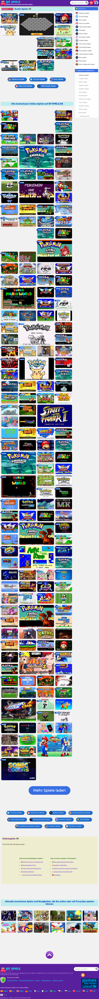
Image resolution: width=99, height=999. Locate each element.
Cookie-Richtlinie (12, 980)
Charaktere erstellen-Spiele (29, 826)
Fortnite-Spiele (83, 16)
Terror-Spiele (83, 102)
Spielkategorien (46, 980)
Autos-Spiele (83, 92)
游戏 (94, 991)
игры (69, 991)
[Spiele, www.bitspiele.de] (10, 3)
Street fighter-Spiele (85, 50)
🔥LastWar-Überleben (59, 865)
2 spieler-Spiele (54, 826)
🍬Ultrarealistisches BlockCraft (62, 871)
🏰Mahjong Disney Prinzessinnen (32, 862)
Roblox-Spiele (83, 33)
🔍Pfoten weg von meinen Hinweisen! (65, 868)
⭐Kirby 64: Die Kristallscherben (31, 875)
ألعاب (86, 991)
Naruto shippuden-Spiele (87, 64)
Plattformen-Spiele (85, 99)
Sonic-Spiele (82, 20)
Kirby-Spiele (82, 61)
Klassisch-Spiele (83, 85)
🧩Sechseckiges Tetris (28, 865)
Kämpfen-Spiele (84, 89)
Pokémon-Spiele (84, 13)
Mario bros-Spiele (84, 23)
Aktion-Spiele (83, 82)
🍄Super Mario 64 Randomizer (31, 868)
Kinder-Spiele (83, 109)
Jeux (38, 991)
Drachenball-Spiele (85, 47)
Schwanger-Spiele (84, 37)
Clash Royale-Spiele (85, 27)
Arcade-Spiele (83, 95)
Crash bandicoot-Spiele (86, 54)
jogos (54, 991)
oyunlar (78, 991)
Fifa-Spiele (82, 30)
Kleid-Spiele (82, 112)
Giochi (46, 991)
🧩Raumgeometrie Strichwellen (63, 862)
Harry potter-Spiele (85, 44)
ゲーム (5, 994)
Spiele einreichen (57, 980)
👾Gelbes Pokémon (27, 871)
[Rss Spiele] (83, 975)
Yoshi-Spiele (84, 819)
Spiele (30, 991)
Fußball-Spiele (83, 40)
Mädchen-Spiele (84, 106)
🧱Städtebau (56, 875)
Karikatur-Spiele (75, 826)
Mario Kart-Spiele (17, 819)
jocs (13, 991)
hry (62, 991)
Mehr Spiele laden (49, 790)
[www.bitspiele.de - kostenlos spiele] (10, 970)
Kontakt (37, 980)
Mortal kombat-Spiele (41, 819)
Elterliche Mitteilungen (26, 980)
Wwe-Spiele (82, 57)
